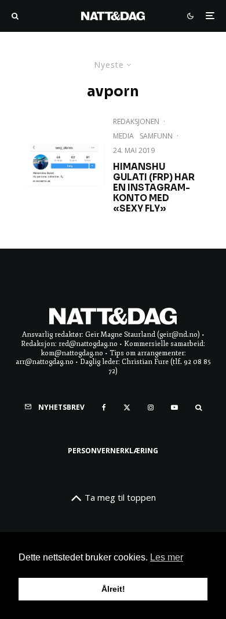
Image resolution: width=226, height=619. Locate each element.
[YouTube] (174, 407)
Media (123, 136)
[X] (127, 407)
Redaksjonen (136, 121)
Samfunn (156, 136)
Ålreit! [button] (113, 588)
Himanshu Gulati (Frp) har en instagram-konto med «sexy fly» (154, 188)
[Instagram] (150, 407)
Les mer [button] (166, 557)
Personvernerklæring (113, 451)
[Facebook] (104, 407)
